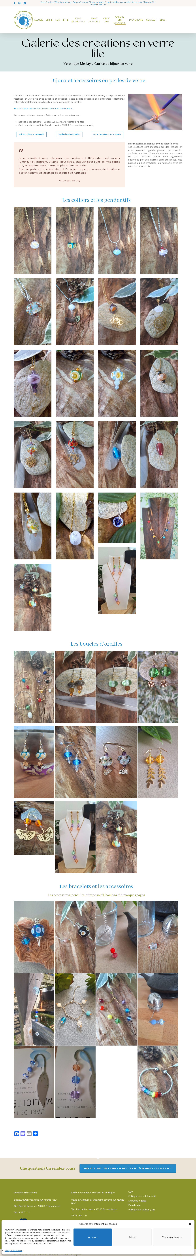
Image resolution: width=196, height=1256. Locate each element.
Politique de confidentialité (142, 1196)
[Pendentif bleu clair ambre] (117, 383)
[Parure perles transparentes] (117, 580)
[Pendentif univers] (33, 526)
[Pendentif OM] (117, 311)
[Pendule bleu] (34, 937)
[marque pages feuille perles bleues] (34, 1082)
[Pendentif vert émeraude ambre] (75, 383)
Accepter (92, 1237)
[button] (189, 1223)
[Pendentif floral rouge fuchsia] (159, 240)
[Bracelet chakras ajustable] (116, 1009)
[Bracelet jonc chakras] (158, 1082)
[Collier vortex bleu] (117, 518)
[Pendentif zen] (33, 454)
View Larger (34, 684)
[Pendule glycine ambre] (75, 937)
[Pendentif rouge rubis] (159, 454)
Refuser (132, 1237)
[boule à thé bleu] (158, 1009)
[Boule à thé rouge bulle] (116, 937)
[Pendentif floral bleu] (117, 240)
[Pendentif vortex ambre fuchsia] (33, 240)
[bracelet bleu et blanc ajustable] (75, 1009)
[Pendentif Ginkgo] (75, 311)
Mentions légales (137, 1200)
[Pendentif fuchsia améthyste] (33, 383)
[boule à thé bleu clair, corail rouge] (158, 937)
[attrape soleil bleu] (34, 1009)
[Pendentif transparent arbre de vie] (159, 311)
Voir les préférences (172, 1237)
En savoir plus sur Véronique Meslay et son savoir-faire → (44, 108)
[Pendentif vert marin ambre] (75, 240)
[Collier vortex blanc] (75, 526)
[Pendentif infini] (33, 311)
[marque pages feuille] (75, 1082)
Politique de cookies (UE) (141, 1209)
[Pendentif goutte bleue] (117, 454)
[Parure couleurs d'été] (33, 597)
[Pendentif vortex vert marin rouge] (75, 454)
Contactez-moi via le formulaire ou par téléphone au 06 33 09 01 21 (128, 1168)
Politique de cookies (13, 1250)
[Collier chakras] (159, 526)
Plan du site (134, 1205)
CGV (130, 1191)
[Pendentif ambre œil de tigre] (159, 383)
